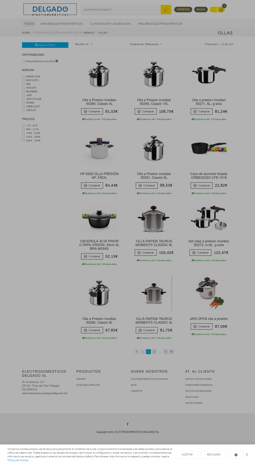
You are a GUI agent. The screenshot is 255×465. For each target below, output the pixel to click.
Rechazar (213, 454)
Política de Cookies (17, 460)
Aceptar (187, 454)
